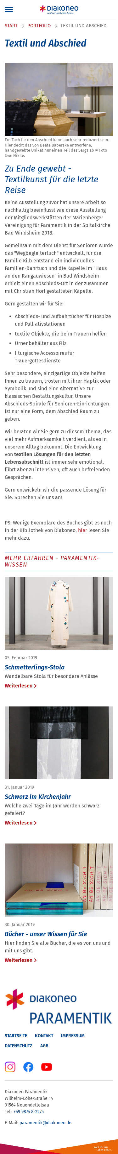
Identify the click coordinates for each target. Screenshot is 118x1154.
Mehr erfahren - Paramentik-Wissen (52, 561)
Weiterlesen (18, 686)
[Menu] (9, 9)
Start (11, 25)
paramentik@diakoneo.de (45, 1123)
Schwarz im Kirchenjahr (38, 796)
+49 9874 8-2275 (29, 1111)
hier (83, 530)
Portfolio (39, 25)
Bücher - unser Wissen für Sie (46, 934)
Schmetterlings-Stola (35, 667)
